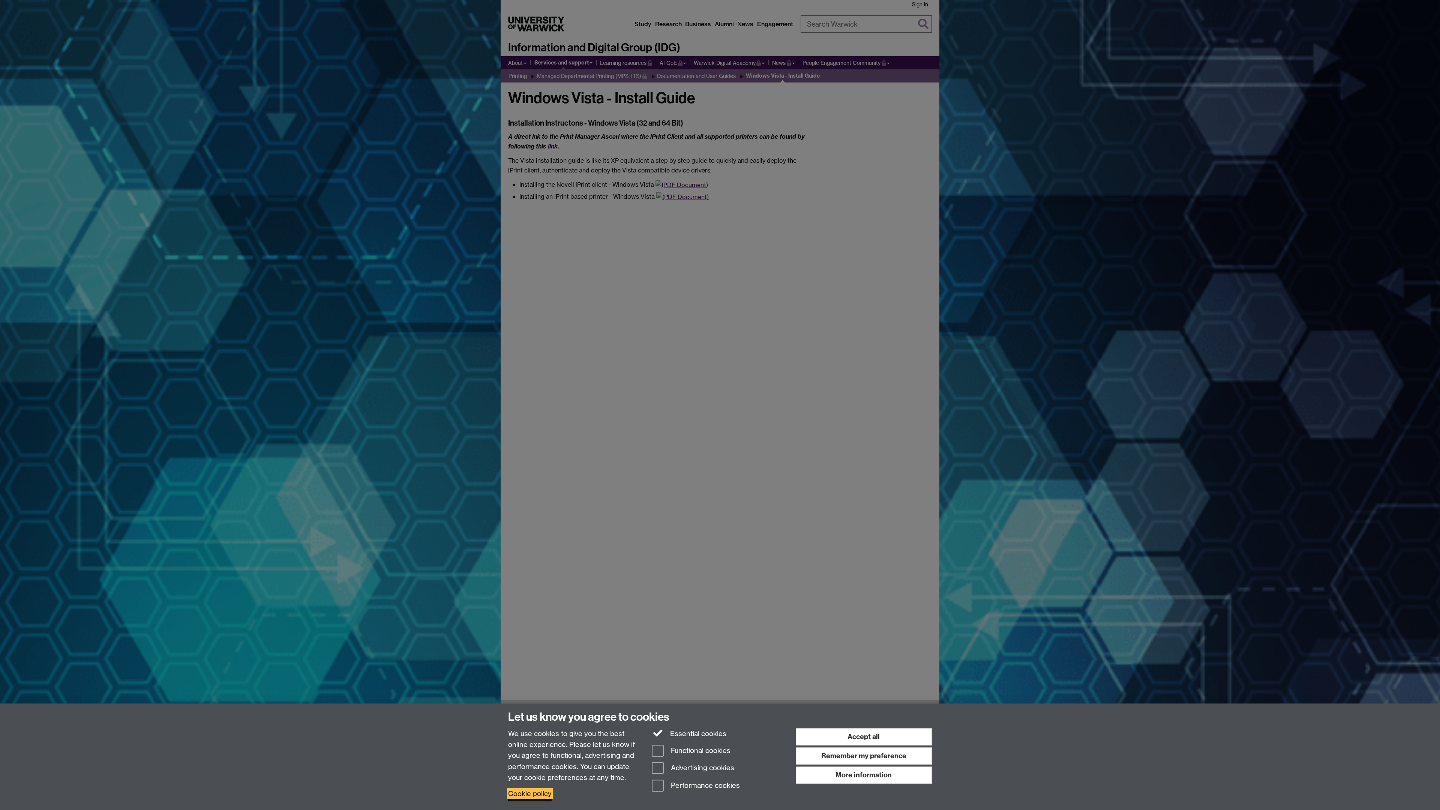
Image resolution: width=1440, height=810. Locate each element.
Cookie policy (530, 793)
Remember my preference (863, 756)
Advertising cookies (701, 768)
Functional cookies (699, 750)
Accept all (864, 736)
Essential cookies (697, 733)
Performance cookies (704, 786)
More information (864, 775)
